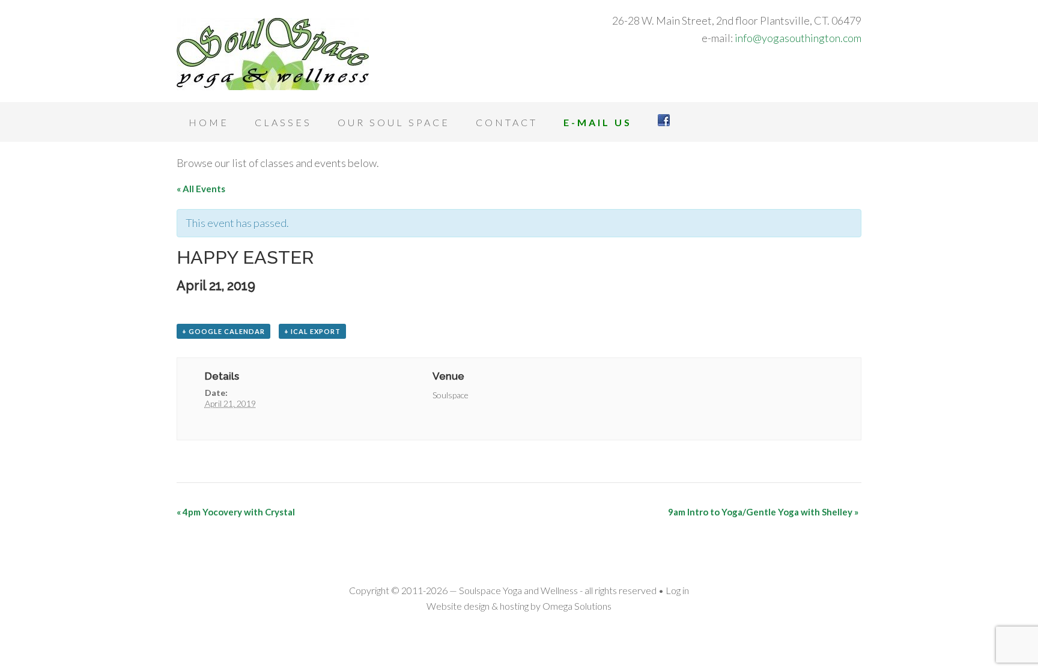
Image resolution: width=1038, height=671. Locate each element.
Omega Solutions (577, 606)
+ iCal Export (312, 331)
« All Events (201, 188)
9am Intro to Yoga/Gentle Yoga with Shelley (763, 511)
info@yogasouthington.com (798, 37)
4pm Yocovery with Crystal (236, 511)
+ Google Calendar (223, 331)
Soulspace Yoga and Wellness (273, 54)
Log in (677, 590)
